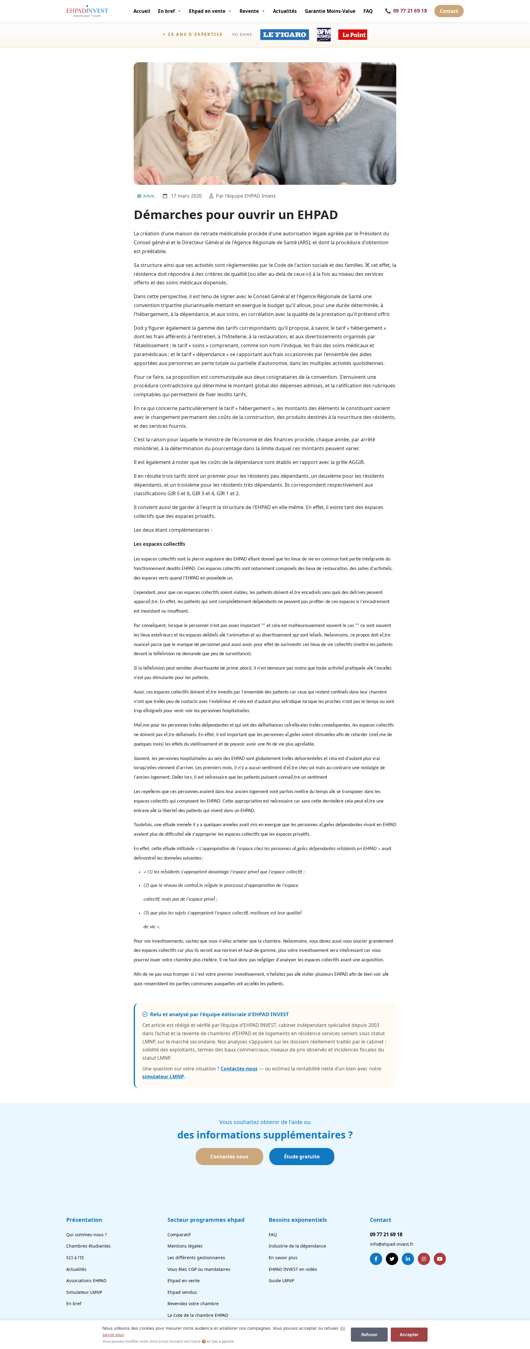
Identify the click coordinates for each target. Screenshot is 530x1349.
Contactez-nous (239, 1068)
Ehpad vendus (182, 1292)
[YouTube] (440, 1259)
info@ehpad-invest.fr (391, 1244)
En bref (166, 11)
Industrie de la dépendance (297, 1246)
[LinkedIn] (408, 1259)
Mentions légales (185, 1246)
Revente (249, 11)
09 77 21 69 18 (406, 10)
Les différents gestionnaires (196, 1257)
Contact (449, 11)
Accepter (409, 1334)
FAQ (368, 11)
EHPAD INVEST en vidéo (293, 1269)
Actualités (285, 11)
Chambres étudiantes (88, 1246)
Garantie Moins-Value (330, 11)
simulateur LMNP (163, 1076)
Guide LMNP (281, 1280)
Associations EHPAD (86, 1280)
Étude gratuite (302, 1156)
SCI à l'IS (75, 1257)
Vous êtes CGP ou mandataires (198, 1269)
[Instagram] (424, 1259)
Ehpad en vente (207, 11)
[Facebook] (376, 1259)
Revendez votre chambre (193, 1303)
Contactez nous (229, 1156)
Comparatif (178, 1234)
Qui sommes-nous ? (86, 1234)
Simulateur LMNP (84, 1292)
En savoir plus (283, 1257)
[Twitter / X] (392, 1259)
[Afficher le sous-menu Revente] (264, 11)
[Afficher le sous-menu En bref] (180, 11)
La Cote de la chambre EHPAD (197, 1315)
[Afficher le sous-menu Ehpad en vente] (230, 11)
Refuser (369, 1334)
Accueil (141, 11)
